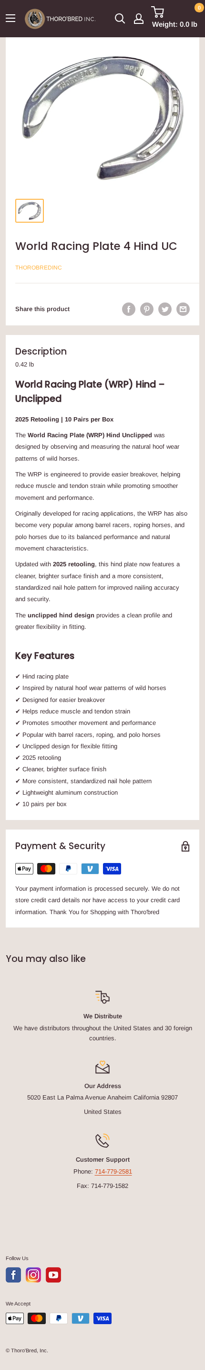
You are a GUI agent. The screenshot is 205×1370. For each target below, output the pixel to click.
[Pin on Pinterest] (147, 309)
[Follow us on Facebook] (13, 1275)
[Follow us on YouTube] (53, 1275)
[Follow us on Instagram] (33, 1275)
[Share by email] (183, 309)
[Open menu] (10, 18)
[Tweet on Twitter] (165, 309)
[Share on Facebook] (128, 309)
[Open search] (120, 18)
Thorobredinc (38, 267)
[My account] (139, 18)
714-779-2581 (113, 1171)
